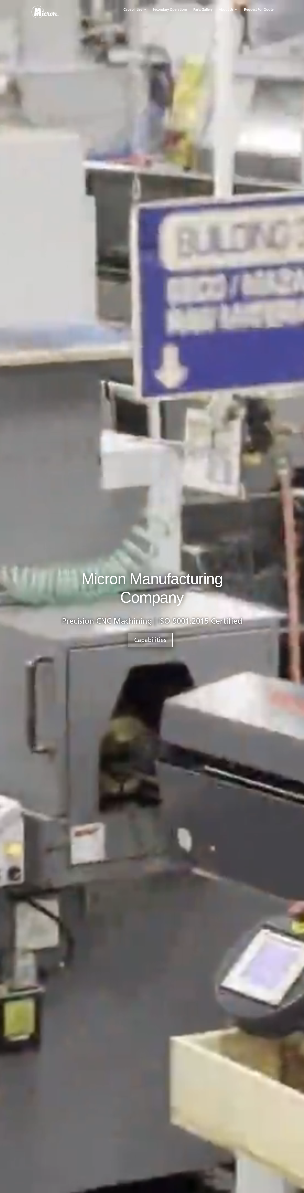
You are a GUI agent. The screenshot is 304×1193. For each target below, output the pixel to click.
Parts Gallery (203, 10)
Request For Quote (259, 10)
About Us (226, 10)
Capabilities (133, 10)
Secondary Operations (170, 10)
